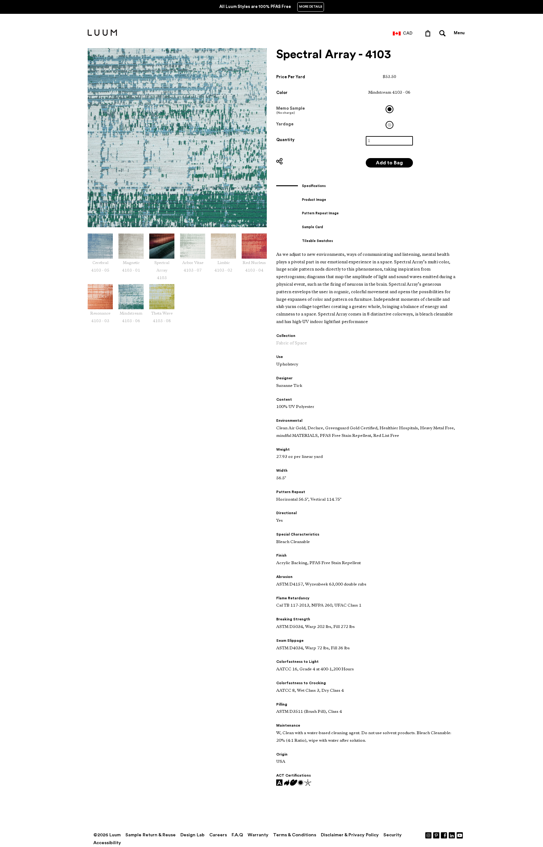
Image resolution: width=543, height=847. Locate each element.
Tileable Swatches (317, 241)
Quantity (285, 140)
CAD (408, 33)
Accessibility (107, 842)
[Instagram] (428, 835)
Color (282, 93)
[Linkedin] (452, 835)
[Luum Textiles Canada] (102, 34)
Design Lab (192, 835)
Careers (218, 835)
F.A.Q (237, 835)
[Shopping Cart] (429, 33)
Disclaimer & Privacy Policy (350, 835)
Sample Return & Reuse (150, 835)
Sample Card (312, 227)
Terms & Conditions (294, 835)
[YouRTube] (460, 835)
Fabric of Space (291, 343)
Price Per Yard (290, 77)
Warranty (258, 835)
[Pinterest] (436, 835)
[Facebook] (444, 835)
